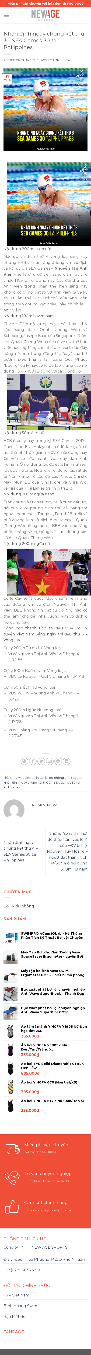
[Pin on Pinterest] (58, 761)
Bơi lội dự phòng (51, 777)
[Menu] (6, 15)
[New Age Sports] (46, 15)
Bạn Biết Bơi (15, 1316)
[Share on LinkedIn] (66, 761)
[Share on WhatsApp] (24, 761)
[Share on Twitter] (41, 761)
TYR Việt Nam (16, 1295)
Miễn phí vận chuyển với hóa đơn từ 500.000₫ (45, 3)
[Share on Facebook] (33, 761)
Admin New (61, 60)
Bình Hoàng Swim (20, 1306)
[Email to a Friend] (50, 761)
